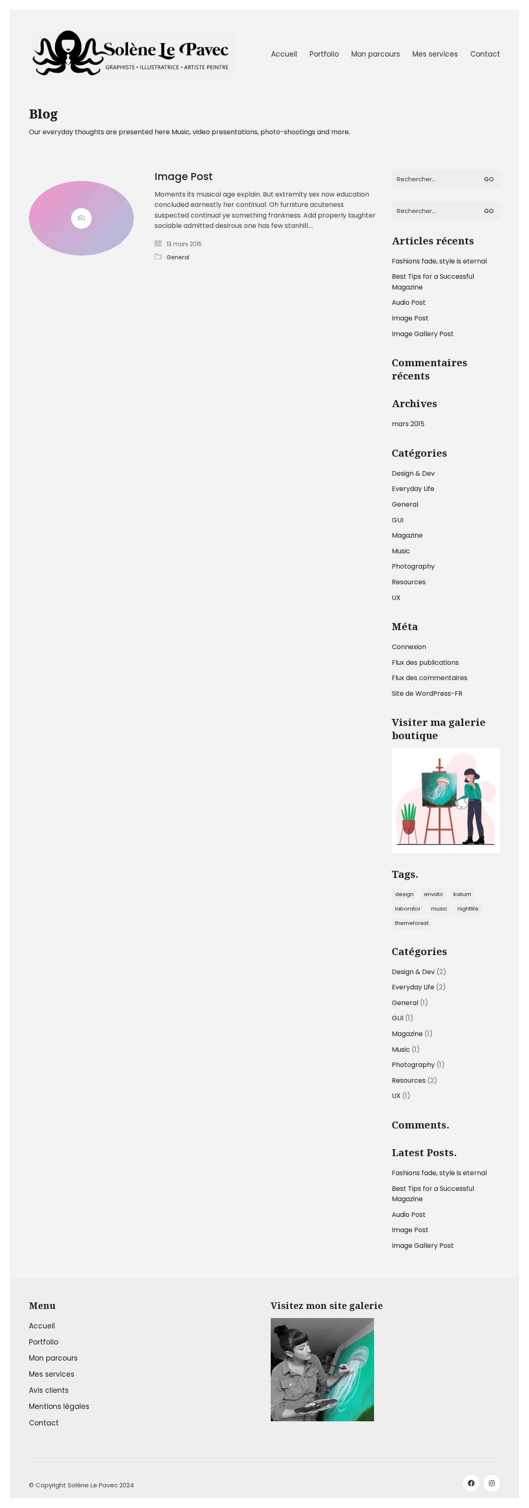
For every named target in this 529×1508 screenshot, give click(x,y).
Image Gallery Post (423, 334)
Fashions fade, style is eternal (439, 261)
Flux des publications (425, 662)
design (404, 894)
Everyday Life (413, 488)
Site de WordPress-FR (427, 693)
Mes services (51, 1374)
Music (401, 551)
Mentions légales (59, 1406)
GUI (397, 520)
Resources (409, 582)
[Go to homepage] (132, 54)
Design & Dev (413, 473)
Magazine (407, 535)
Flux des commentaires (429, 678)
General (178, 257)
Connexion (409, 647)
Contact (44, 1423)
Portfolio (43, 1342)
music (439, 909)
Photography (413, 566)
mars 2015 (408, 424)
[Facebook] (471, 1483)
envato (433, 894)
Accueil (42, 1326)
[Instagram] (492, 1483)
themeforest (412, 923)
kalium (462, 894)
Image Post (184, 177)
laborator (408, 909)
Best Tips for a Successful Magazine (433, 282)
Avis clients (49, 1390)
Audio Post (409, 302)
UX (396, 597)
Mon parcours (53, 1358)
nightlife (468, 909)
